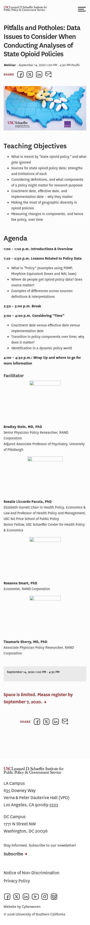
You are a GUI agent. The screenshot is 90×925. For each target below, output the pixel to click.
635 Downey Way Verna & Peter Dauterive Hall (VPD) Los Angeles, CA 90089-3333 (37, 798)
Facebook (7, 896)
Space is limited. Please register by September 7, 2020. (38, 698)
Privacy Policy (17, 881)
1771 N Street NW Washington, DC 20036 (26, 827)
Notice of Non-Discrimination (31, 873)
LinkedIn (26, 896)
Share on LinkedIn (39, 74)
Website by (22, 906)
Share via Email (48, 74)
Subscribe (13, 854)
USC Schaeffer (24, 9)
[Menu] (82, 9)
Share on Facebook (20, 74)
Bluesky (54, 896)
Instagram (44, 896)
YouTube (35, 896)
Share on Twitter (29, 74)
